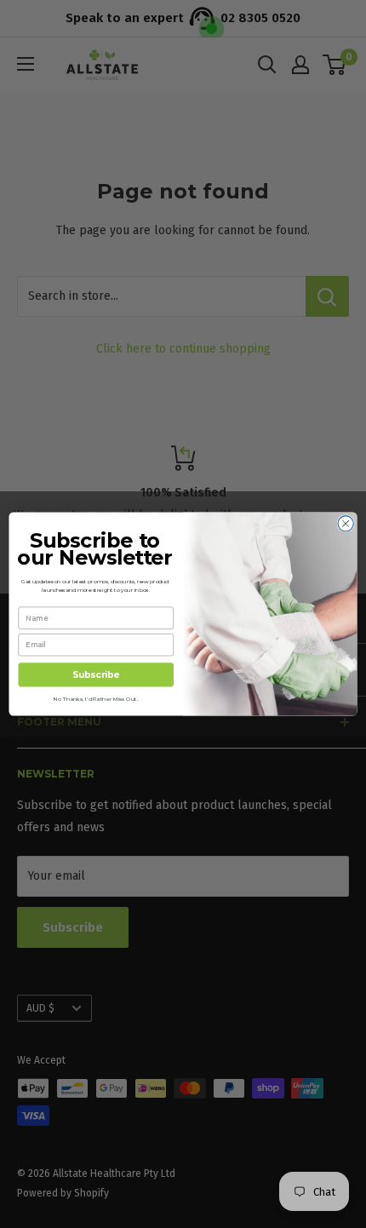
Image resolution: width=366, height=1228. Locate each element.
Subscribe (95, 674)
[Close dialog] (345, 523)
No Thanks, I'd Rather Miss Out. (96, 698)
